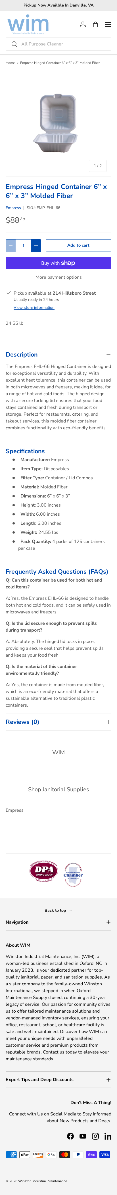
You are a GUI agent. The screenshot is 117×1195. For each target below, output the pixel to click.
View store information (34, 307)
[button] (95, 24)
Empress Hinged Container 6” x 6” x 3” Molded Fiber (60, 62)
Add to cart (78, 245)
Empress (13, 208)
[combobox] (58, 44)
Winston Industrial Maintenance (42, 1181)
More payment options (58, 277)
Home (10, 62)
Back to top (56, 910)
